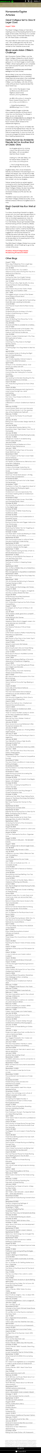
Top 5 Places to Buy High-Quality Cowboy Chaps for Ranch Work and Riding (20, 284)
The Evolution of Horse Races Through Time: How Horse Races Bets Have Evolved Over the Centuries (20, 1125)
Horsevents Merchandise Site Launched (19, 1423)
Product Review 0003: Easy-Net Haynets (19, 1342)
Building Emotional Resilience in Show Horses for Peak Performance (18, 445)
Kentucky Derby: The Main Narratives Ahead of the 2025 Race (18, 671)
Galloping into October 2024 (15, 808)
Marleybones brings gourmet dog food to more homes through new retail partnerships (20, 391)
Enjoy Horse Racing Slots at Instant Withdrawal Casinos (17, 932)
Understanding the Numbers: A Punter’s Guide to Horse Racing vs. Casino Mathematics (19, 313)
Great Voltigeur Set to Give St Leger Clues (20, 846)
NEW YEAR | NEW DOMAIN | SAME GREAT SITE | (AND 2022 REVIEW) (20, 1193)
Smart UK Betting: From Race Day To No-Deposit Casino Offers (19, 320)
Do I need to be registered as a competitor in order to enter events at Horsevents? (20, 1362)
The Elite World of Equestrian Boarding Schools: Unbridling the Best (18, 1107)
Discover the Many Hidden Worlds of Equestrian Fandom (18, 719)
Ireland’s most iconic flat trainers (16, 644)
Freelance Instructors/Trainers (24, 1440)
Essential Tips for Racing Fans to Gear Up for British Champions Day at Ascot (20, 812)
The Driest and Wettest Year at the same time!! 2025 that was (19, 451)
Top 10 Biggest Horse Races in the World (19, 986)
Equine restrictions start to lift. (15, 1373)
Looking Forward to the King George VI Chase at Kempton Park (19, 791)
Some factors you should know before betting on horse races (18, 1240)
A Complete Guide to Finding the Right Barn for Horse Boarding (19, 354)
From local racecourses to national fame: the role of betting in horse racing (20, 540)
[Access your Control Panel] (12, 1)
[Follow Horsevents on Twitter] (28, 2)
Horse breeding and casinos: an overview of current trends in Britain (20, 1001)
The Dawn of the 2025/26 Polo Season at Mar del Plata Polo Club (19, 557)
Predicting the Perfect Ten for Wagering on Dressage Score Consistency (20, 529)
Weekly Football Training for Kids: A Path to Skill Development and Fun (20, 552)
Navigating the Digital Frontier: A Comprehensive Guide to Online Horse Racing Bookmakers (19, 1100)
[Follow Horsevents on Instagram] (31, 2)
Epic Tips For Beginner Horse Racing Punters (20, 886)
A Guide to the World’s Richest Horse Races (20, 1308)
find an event (14, 1440)
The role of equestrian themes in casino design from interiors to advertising (19, 1044)
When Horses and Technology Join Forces (20, 587)
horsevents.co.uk (5, 1)
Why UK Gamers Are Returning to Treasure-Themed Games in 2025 (20, 582)
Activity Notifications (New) (15, 1404)
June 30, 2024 (25, 166)
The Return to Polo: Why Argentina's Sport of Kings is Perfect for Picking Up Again (20, 487)
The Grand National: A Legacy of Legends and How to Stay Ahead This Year (20, 592)
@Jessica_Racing (15, 94)
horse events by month (24, 1442)
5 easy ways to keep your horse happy (19, 1011)
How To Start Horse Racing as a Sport (18, 1217)
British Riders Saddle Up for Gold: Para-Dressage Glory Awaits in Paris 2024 (19, 818)
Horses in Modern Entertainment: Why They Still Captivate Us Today (20, 337)
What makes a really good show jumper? (19, 613)
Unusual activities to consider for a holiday (20, 325)
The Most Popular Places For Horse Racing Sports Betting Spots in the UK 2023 (20, 1155)
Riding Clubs (8, 1442)
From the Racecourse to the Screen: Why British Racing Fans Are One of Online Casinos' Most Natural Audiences (19, 330)
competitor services (18, 1445)
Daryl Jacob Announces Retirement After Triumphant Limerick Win (20, 725)
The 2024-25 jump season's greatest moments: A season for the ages (17, 546)
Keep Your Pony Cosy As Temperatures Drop (20, 1213)
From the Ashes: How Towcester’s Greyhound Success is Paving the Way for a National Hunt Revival (20, 271)
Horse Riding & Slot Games (14, 617)
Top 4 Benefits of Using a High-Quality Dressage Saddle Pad (18, 742)
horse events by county (30, 1443)
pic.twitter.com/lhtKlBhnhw (19, 102)
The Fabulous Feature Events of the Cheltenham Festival (17, 1016)
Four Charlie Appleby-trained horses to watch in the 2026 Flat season (19, 360)
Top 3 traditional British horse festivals (18, 990)
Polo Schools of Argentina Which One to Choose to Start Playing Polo (19, 698)
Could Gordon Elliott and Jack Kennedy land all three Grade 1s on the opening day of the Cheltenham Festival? (19, 410)
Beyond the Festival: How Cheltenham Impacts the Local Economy (19, 704)
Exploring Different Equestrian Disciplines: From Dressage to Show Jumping (19, 976)
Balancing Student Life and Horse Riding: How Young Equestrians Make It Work (19, 649)
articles (34, 1440)
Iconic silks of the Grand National (17, 688)
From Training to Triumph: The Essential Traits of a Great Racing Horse (20, 1113)
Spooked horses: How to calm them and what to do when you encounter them (19, 896)
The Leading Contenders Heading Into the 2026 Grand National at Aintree (20, 379)
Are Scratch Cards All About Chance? (18, 960)
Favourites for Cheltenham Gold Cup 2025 (20, 747)
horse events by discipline (18, 1443)
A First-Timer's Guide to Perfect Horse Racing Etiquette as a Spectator (20, 633)
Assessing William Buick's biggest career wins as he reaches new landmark (20, 622)
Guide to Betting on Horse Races (17, 1255)
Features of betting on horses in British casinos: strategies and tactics (18, 1006)
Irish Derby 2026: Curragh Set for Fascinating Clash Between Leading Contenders (20, 301)
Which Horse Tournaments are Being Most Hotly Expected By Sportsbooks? (20, 1149)
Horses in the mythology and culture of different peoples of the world (19, 1094)
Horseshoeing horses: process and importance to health (17, 1082)
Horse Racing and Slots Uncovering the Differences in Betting (19, 774)
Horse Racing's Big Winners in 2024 (17, 849)
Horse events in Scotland (30, 1446)
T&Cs (11, 1445)
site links (7, 1445)
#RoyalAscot (19, 98)
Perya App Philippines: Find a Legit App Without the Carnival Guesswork (19, 265)
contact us (7, 1440)
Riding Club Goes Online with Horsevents (19, 1432)
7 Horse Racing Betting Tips (15, 1209)
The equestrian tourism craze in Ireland (19, 1230)
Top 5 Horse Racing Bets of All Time (17, 1171)
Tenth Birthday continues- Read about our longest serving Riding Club (20, 1378)
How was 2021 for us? (13, 1304)
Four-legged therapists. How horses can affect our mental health (19, 1039)
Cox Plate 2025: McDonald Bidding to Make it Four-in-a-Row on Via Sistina (20, 534)
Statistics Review (11, 1407)
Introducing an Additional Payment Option (20, 1415)
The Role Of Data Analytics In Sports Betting (20, 1279)
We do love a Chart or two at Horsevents (19, 1325)
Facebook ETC (10, 1411)
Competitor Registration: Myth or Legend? (20, 1300)
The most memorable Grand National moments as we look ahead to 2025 (18, 692)
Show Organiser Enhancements (16, 1318)
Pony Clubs (15, 1442)
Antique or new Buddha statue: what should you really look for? (18, 365)
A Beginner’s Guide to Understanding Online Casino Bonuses (18, 439)
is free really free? (19, 1446)
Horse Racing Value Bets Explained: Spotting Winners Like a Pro (18, 597)
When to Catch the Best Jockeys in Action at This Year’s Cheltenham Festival (20, 713)
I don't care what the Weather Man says (19, 1321)
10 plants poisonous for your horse (17, 859)
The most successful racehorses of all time (19, 1259)
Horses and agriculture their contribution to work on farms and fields (20, 1033)
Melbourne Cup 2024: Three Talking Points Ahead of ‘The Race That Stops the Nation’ (20, 797)
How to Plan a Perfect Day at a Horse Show (20, 568)
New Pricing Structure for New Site (17, 1419)
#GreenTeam (22, 100)
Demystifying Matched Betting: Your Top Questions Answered (19, 875)
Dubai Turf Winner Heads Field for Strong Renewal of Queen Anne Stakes (19, 907)
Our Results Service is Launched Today (19, 1329)
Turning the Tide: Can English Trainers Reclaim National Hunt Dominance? (18, 278)
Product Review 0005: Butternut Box (18, 1220)
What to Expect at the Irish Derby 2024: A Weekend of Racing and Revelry (19, 881)
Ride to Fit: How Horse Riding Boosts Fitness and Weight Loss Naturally (20, 666)
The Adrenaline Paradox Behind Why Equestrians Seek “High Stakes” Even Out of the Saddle (20, 429)
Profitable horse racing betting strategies (19, 1251)
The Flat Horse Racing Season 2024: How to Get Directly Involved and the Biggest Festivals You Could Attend (20, 920)
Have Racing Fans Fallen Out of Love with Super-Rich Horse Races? (20, 1284)
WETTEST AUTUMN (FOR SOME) (16, 1388)
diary (10, 1443)
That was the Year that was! (15, 1339)
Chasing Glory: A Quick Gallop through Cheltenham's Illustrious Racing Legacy (19, 1022)
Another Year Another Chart (15, 1055)
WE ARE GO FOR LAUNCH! (14, 1400)
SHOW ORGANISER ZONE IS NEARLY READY (20, 1392)
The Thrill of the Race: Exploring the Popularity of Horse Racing (17, 1181)
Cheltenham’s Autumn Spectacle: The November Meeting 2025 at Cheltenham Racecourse (19, 493)
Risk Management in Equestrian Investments (20, 572)
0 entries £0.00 (22, 1452)
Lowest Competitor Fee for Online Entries (19, 1352)
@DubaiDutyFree (23, 150)
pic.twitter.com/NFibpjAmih (19, 161)
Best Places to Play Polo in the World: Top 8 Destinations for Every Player (20, 639)
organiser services (28, 1445)
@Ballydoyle (15, 91)
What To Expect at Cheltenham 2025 (18, 709)
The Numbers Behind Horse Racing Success (20, 435)
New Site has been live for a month (17, 1396)
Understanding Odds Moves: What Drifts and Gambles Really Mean (19, 500)
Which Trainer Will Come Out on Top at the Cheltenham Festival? (20, 970)
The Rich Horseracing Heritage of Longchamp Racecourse (17, 1204)
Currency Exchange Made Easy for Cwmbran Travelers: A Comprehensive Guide (19, 469)
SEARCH (20, 1448)
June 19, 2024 (24, 107)
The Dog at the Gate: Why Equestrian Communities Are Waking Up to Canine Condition (19, 372)
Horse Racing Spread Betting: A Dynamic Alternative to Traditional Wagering (19, 660)
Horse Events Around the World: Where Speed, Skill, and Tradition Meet (19, 289)
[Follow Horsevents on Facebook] (25, 2)
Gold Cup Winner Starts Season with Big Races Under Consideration (19, 476)
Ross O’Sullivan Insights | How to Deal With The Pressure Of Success (20, 1296)
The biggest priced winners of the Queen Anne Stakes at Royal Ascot (19, 295)
